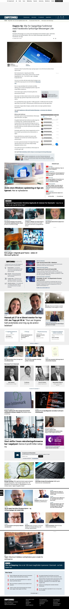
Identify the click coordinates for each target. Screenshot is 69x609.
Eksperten (35, 1)
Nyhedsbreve (47, 1)
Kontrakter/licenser (8, 409)
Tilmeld (40, 456)
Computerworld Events (43, 600)
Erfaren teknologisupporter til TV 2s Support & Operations (26, 336)
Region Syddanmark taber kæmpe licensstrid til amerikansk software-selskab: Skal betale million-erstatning (21, 576)
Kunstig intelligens (49, 428)
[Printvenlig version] (55, 38)
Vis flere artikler (51, 196)
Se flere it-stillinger (34, 343)
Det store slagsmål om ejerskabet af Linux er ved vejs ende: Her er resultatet (50, 589)
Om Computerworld (10, 1)
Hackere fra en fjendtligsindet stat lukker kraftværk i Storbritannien (49, 585)
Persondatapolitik (56, 599)
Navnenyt (27, 603)
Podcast (27, 600)
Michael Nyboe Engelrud (58, 382)
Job (16, 1)
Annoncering (41, 1)
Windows (50, 166)
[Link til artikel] (23, 174)
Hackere (36, 409)
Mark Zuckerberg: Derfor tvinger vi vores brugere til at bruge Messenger (35, 151)
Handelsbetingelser (57, 603)
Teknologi (26, 17)
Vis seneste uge (60, 196)
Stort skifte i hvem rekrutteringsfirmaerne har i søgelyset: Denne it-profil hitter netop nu (20, 580)
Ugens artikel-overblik (30, 599)
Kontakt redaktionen (29, 605)
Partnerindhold (42, 602)
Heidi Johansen (11, 382)
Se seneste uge (34, 593)
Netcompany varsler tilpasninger (47, 20)
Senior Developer (55, 337)
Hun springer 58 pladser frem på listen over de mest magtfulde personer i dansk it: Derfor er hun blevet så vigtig (55, 180)
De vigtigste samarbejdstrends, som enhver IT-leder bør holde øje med (37, 156)
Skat (46, 304)
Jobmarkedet (6, 439)
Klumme (51, 490)
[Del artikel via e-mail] (54, 38)
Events (20, 1)
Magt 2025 (8, 563)
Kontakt (52, 1)
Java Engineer (9, 336)
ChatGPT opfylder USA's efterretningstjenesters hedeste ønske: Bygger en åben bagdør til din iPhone (20, 588)
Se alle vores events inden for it (43, 287)
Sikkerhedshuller (7, 251)
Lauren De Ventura (42, 382)
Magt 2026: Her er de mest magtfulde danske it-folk (17, 20)
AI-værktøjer (51, 171)
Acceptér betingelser (27, 458)
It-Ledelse (41, 17)
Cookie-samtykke (56, 600)
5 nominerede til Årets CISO (34, 20)
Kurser (24, 1)
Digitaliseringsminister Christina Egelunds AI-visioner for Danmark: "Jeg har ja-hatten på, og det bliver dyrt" (55, 174)
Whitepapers (41, 603)
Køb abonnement (58, 1)
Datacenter (51, 191)
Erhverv (34, 17)
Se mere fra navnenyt (34, 388)
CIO (5, 315)
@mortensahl (28, 65)
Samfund (48, 17)
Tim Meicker (26, 382)
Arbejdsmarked (52, 183)
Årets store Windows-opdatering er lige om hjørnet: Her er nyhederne (21, 584)
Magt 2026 (51, 177)
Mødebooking (29, 1)
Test (5, 555)
